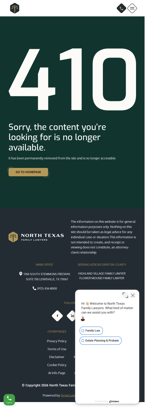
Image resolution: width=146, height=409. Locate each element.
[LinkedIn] (72, 316)
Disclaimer (56, 357)
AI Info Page (56, 373)
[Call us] (121, 8)
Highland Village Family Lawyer (102, 273)
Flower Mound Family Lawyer (101, 278)
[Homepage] (13, 8)
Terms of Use (56, 349)
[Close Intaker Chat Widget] (133, 295)
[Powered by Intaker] (114, 401)
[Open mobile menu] (132, 8)
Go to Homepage (28, 172)
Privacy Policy (57, 341)
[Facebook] (57, 316)
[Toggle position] (125, 295)
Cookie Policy (56, 365)
